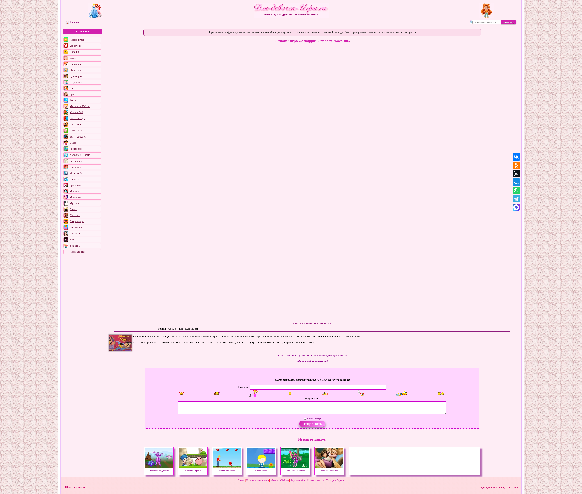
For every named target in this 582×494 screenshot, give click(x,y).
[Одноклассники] (516, 165)
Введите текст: (312, 398)
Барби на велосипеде (295, 470)
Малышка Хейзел (80, 106)
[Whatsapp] (516, 190)
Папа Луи (75, 124)
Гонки (73, 209)
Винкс (73, 88)
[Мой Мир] (516, 182)
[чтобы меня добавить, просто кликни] (181, 393)
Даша (73, 142)
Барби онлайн (298, 480)
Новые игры (77, 39)
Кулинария (76, 76)
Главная (74, 22)
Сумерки (75, 233)
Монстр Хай (77, 172)
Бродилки (75, 185)
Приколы (75, 215)
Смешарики (76, 130)
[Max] (516, 207)
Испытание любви (227, 470)
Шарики (74, 179)
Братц (73, 94)
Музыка (74, 203)
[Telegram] (516, 198)
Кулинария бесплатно (257, 480)
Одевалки (75, 63)
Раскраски (76, 148)
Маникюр (75, 197)
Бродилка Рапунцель (329, 470)
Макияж (74, 191)
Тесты (73, 100)
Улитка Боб (76, 112)
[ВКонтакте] (516, 157)
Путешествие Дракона (159, 470)
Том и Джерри (78, 136)
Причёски (75, 166)
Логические (76, 227)
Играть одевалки (315, 480)
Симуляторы (77, 221)
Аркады (74, 51)
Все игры (75, 245)
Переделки (76, 82)
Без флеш (75, 45)
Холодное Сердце (80, 154)
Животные (76, 69)
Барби (73, 57)
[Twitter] (516, 173)
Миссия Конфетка (193, 470)
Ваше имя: (243, 387)
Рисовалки (76, 160)
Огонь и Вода (77, 118)
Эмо (72, 239)
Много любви (261, 470)
